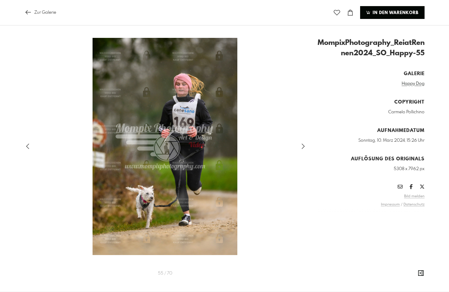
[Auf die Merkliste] (337, 13)
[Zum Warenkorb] (350, 13)
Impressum (390, 204)
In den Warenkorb (394, 13)
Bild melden (414, 196)
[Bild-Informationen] (421, 273)
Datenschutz (414, 204)
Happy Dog (413, 84)
